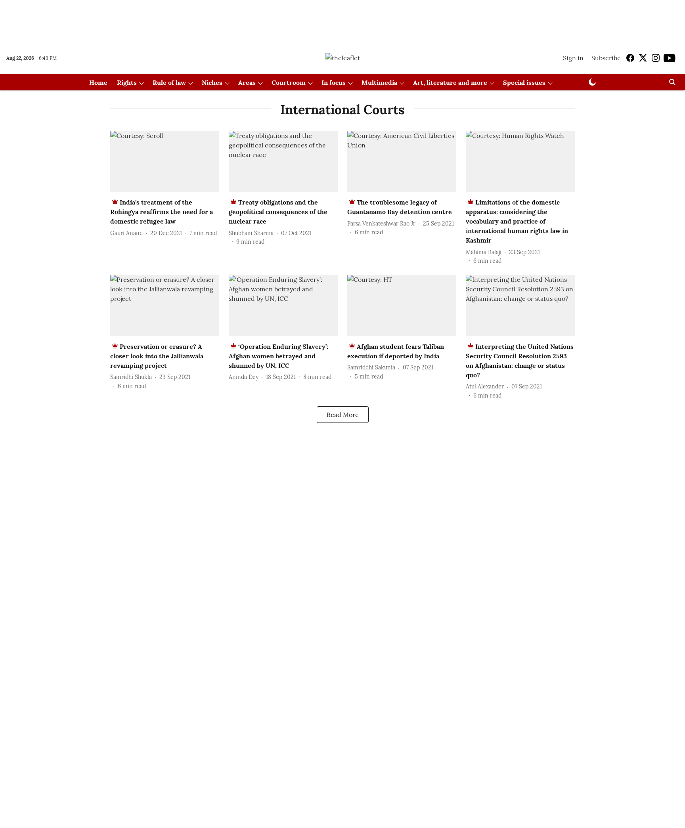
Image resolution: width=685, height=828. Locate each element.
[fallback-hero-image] (164, 161)
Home (98, 82)
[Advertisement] (342, 21)
